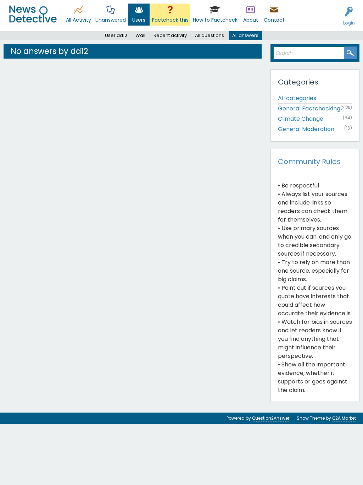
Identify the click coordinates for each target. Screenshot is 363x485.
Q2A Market (344, 418)
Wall (140, 35)
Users (138, 19)
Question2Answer (270, 418)
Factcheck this (170, 19)
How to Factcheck (215, 19)
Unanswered (110, 19)
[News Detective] (33, 14)
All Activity (78, 19)
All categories (297, 98)
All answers (245, 35)
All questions (209, 35)
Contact (274, 19)
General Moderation (306, 129)
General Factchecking (309, 108)
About (250, 19)
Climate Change (300, 119)
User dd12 (116, 35)
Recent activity (170, 35)
